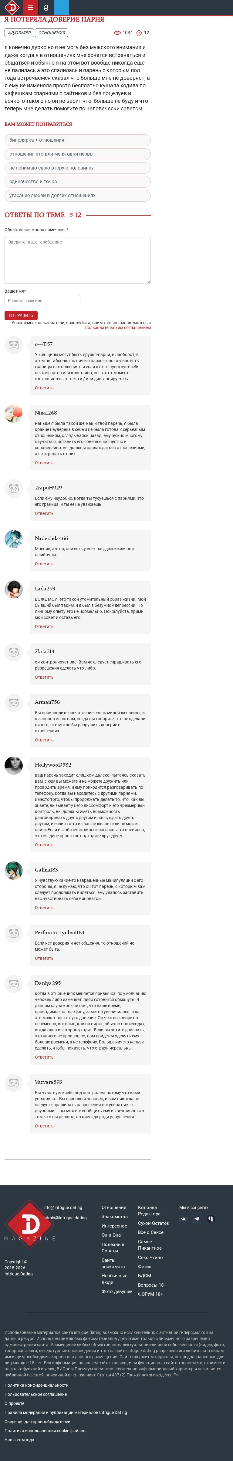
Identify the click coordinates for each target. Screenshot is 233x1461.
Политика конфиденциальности (37, 1385)
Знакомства (115, 1216)
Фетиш (145, 1266)
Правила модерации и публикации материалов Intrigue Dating (66, 1412)
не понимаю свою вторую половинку (51, 168)
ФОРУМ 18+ (150, 1294)
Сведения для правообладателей (37, 1421)
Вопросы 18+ (152, 1285)
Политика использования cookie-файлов (45, 1430)
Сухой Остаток (153, 1223)
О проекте (14, 1403)
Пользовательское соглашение (36, 1394)
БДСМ (144, 1275)
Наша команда (19, 1439)
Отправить (21, 315)
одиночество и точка (33, 181)
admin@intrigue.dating (65, 1217)
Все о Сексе (151, 1232)
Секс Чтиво (150, 1257)
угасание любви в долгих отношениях (52, 195)
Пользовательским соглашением (118, 327)
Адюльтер (19, 32)
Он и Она (111, 1235)
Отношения (51, 32)
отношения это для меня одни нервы (51, 154)
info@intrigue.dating (62, 1207)
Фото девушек (117, 1291)
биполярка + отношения (36, 140)
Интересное (114, 1226)
